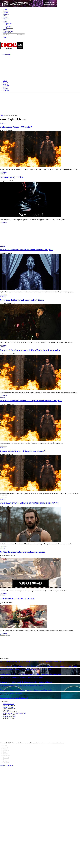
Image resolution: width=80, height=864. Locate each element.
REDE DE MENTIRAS (9, 716)
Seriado (5, 17)
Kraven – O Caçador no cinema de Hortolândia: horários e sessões (30, 350)
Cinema (5, 12)
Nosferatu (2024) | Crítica (11, 177)
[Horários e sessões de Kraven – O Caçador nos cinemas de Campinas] (30, 440)
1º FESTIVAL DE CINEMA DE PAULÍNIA (14, 713)
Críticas (2, 174)
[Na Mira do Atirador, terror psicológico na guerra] (30, 588)
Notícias (5, 11)
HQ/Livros (6, 19)
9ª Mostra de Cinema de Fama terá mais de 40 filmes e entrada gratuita (26, 690)
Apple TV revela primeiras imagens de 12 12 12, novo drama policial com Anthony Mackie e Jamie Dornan (38, 666)
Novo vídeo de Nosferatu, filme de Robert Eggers (22, 300)
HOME (5, 9)
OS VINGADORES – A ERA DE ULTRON (17, 599)
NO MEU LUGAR (8, 707)
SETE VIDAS (6, 710)
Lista (4, 15)
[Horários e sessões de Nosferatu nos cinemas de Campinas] (30, 289)
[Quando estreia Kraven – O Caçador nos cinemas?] (30, 490)
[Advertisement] (40, 68)
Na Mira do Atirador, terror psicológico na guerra (22, 552)
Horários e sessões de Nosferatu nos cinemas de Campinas (26, 249)
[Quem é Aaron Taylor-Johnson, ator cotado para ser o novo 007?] (30, 541)
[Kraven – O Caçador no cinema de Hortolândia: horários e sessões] (30, 390)
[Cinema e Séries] (11, 49)
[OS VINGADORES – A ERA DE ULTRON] (23, 628)
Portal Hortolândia (58, 743)
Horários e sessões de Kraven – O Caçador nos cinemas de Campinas (31, 400)
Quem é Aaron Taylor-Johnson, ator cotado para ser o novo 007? (29, 503)
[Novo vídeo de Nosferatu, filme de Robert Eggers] (30, 339)
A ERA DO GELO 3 (8, 704)
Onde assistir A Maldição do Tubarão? (14, 698)
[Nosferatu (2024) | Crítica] (30, 217)
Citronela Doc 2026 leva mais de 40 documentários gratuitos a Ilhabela (26, 682)
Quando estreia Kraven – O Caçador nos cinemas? (22, 451)
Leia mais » (3, 172)
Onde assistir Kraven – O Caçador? (16, 127)
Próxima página (5, 635)
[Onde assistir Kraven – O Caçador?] (30, 166)
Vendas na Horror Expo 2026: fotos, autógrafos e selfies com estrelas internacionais (30, 674)
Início (2, 115)
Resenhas (6, 14)
